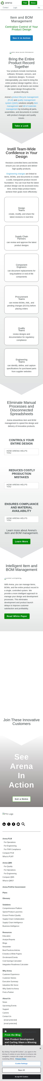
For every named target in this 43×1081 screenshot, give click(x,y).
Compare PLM (8, 853)
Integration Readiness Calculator (15, 964)
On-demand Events (10, 957)
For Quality (8, 866)
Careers (6, 1013)
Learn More (21, 541)
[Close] (40, 1048)
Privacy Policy (20, 1059)
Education (6, 936)
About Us (6, 999)
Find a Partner (8, 992)
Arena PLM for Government (14, 887)
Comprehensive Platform (12, 908)
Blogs (5, 943)
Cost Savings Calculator (12, 961)
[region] (21, 1063)
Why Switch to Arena (11, 989)
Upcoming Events (9, 1006)
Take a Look (21, 126)
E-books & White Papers (12, 954)
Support (6, 1009)
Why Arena (7, 971)
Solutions (7, 905)
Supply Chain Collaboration (13, 919)
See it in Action (21, 38)
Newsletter (7, 947)
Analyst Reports (9, 940)
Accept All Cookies (21, 1077)
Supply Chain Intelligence (13, 922)
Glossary (6, 898)
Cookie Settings (21, 1063)
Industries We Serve (10, 985)
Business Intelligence (11, 926)
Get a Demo (21, 799)
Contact (5, 7)
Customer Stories (9, 978)
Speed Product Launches (12, 912)
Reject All (21, 1070)
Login (15, 8)
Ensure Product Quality (12, 915)
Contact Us (7, 1016)
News (5, 1002)
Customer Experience (11, 974)
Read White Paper (17, 616)
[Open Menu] (40, 3)
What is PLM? (8, 856)
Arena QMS (7, 863)
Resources (7, 932)
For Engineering (10, 846)
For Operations (10, 842)
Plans (5, 893)
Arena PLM (7, 839)
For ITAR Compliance (12, 849)
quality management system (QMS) (20, 101)
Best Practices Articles (11, 950)
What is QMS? (8, 881)
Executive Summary (10, 981)
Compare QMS (8, 877)
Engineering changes (16, 174)
